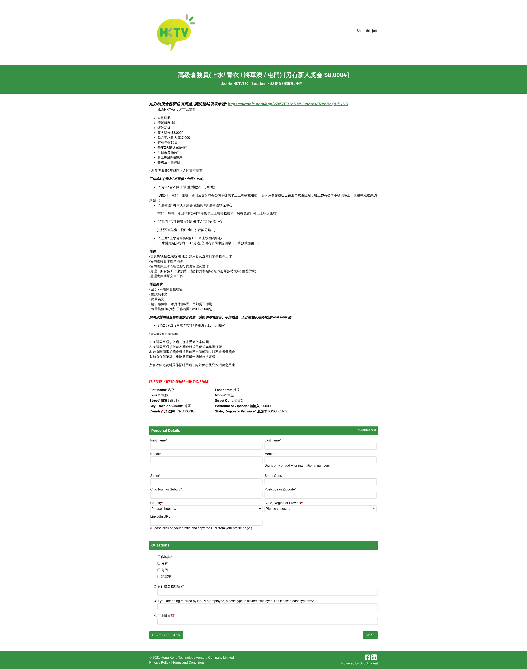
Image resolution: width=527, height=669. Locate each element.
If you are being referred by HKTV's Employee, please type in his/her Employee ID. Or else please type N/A (235, 601)
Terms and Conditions (188, 662)
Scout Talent (369, 663)
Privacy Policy (159, 662)
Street (155, 476)
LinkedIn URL (160, 516)
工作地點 (164, 557)
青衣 (164, 563)
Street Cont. (273, 476)
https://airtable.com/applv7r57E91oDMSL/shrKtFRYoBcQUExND (288, 104)
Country (156, 503)
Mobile (270, 454)
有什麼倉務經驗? (170, 586)
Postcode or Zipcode (280, 489)
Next (370, 635)
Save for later (166, 635)
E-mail (155, 454)
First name (158, 440)
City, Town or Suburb (166, 489)
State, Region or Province (284, 503)
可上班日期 (166, 615)
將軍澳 (166, 576)
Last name (273, 440)
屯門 (164, 570)
